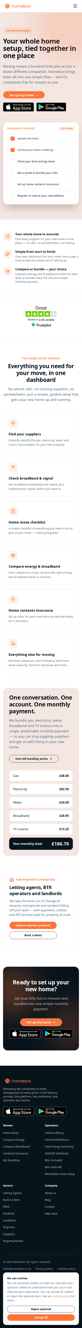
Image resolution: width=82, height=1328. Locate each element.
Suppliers (9, 1234)
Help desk (51, 1213)
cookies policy (61, 1296)
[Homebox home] (18, 6)
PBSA (6, 1206)
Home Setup (11, 1133)
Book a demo (33, 935)
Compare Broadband (16, 1146)
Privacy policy (44, 1269)
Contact (50, 1206)
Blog (48, 1200)
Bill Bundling (11, 1160)
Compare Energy (13, 1139)
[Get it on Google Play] (51, 107)
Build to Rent (11, 1200)
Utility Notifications (57, 1139)
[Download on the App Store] (18, 107)
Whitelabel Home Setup (60, 1174)
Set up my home (21, 95)
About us (50, 1193)
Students (8, 1213)
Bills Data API (53, 1167)
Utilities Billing (54, 1133)
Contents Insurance (15, 1153)
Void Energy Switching (59, 1146)
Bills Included (53, 1160)
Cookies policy (66, 1269)
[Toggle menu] (75, 6)
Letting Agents (12, 1193)
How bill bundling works (31, 759)
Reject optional (41, 1309)
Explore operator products (33, 925)
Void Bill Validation (57, 1153)
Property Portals (13, 1241)
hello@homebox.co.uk (17, 1269)
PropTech (9, 1227)
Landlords (9, 1220)
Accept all (41, 1317)
